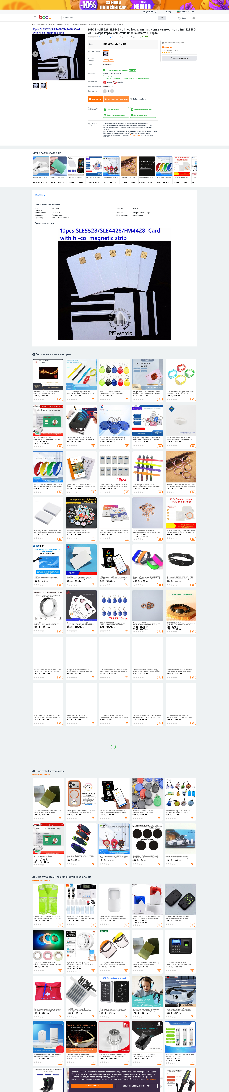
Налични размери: (91, 60)
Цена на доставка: (94, 86)
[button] (35, 17)
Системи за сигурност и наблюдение (100, 24)
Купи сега (95, 99)
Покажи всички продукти (41, 828)
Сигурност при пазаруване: (93, 109)
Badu (33, 24)
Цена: (91, 44)
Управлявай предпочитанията (136, 1086)
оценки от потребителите (109, 37)
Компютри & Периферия (55, 24)
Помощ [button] (168, 12)
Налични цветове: (94, 51)
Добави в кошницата (116, 99)
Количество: (92, 91)
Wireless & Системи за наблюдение (76, 24)
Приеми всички (92, 1086)
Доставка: (91, 73)
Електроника (41, 24)
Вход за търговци (149, 12)
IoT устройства (118, 24)
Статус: (90, 64)
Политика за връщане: (92, 124)
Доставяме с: (92, 82)
